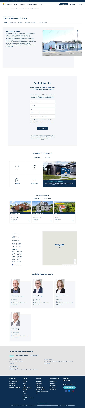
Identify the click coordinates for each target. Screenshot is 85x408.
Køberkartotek (12, 385)
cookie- (42, 405)
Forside (5, 22)
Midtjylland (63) (53, 387)
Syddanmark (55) (53, 385)
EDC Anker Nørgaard (35, 8)
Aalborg (19, 8)
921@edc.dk (18, 244)
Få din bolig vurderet (43, 22)
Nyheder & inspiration (27, 387)
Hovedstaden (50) (53, 381)
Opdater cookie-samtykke (43, 402)
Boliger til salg (13, 22)
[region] (59, 248)
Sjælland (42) (52, 383)
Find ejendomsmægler (13, 381)
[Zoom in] (75, 260)
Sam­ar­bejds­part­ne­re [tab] (34, 355)
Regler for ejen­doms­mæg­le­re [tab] (22, 355)
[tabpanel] (42, 174)
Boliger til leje (39, 383)
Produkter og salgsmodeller (30, 22)
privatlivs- (39, 405)
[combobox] (42, 101)
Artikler (24, 385)
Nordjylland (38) (53, 389)
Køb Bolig (20, 22)
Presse (24, 383)
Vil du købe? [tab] (48, 157)
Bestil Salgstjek (12, 383)
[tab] (37, 198)
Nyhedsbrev (25, 389)
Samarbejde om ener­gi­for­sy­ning (28, 398)
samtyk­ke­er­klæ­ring (71, 405)
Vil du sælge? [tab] (37, 157)
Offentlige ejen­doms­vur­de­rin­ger (42, 392)
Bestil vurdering (64, 4)
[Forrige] (7, 212)
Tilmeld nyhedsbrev (69, 387)
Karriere (24, 393)
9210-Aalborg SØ (25, 8)
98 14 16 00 (18, 243)
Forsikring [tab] (11, 355)
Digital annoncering (40, 387)
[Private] (4, 4)
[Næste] (77, 212)
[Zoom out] (75, 263)
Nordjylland (13, 8)
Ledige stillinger (26, 395)
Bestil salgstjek (42, 128)
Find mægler (41, 4)
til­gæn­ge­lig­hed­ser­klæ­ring (62, 405)
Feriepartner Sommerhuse (14, 387)
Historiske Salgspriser (40, 389)
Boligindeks (38, 385)
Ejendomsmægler (6, 8)
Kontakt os (25, 381)
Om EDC (24, 391)
